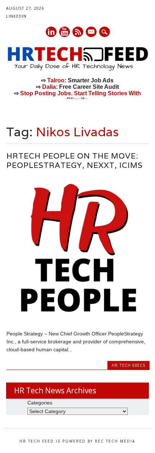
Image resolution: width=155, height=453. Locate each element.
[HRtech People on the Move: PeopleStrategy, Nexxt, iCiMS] (78, 318)
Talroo (56, 80)
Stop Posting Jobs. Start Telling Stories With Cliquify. (80, 96)
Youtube (64, 32)
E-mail (92, 32)
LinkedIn (16, 16)
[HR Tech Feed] (77, 69)
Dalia (49, 87)
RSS (77, 32)
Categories (39, 403)
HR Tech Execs (128, 365)
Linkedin (51, 32)
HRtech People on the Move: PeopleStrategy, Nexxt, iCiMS (74, 160)
